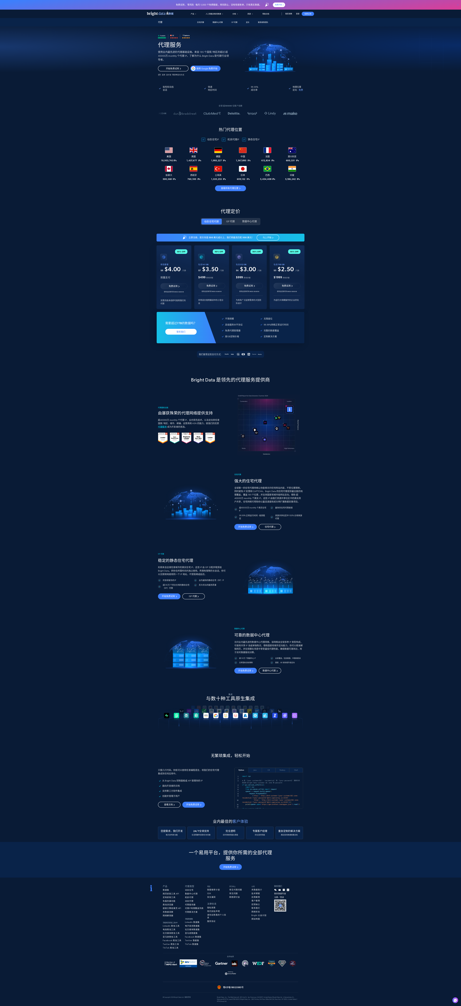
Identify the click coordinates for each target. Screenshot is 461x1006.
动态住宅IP (213, 139)
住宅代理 (200, 22)
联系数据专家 (280, 893)
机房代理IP (233, 139)
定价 (247, 22)
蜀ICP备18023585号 (233, 987)
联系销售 (288, 14)
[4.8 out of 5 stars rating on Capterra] (186, 36)
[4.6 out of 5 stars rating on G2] (174, 36)
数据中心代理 (218, 22)
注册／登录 (279, 897)
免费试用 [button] (307, 14)
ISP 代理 (234, 22)
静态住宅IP (254, 139)
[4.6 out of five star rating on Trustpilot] (162, 36)
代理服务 (162, 427)
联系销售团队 (263, 22)
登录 (297, 14)
